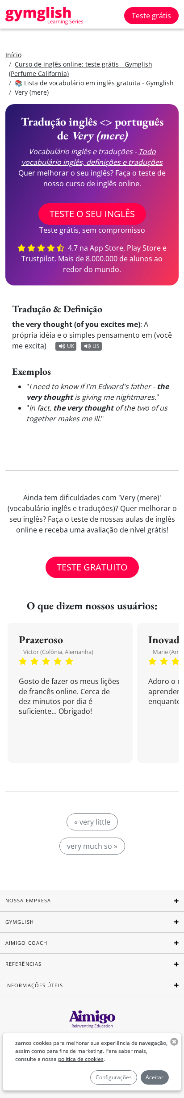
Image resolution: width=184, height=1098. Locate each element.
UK (70, 346)
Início (13, 54)
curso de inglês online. (103, 184)
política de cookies (81, 1059)
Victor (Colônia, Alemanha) (58, 652)
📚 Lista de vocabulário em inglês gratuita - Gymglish (94, 83)
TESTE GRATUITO (92, 567)
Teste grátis (151, 16)
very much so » (92, 846)
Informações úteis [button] (34, 985)
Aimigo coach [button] (26, 942)
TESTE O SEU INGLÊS (92, 214)
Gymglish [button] (19, 921)
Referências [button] (23, 963)
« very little (92, 822)
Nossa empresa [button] (28, 900)
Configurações (114, 1077)
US (96, 346)
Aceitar (154, 1077)
